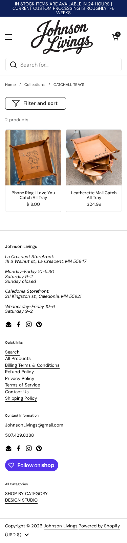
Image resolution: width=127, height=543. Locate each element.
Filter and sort (40, 103)
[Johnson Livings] (62, 37)
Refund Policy (19, 372)
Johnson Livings (61, 526)
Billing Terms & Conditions (32, 365)
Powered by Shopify (99, 526)
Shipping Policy (21, 398)
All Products (18, 358)
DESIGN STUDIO (21, 500)
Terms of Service (22, 385)
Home (10, 84)
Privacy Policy (19, 378)
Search (12, 352)
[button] (115, 37)
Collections (34, 84)
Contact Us (17, 392)
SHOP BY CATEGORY (26, 493)
